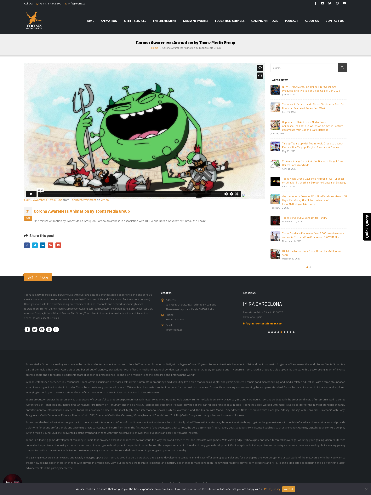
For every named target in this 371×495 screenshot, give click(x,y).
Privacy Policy (169, 483)
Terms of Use (186, 483)
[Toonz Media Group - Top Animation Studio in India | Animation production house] (33, 20)
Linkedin (56, 329)
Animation (109, 21)
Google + (50, 245)
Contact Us (335, 21)
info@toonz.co (76, 3)
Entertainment (165, 21)
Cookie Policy (202, 483)
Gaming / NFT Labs (264, 21)
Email (58, 245)
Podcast (291, 21)
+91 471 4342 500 (50, 3)
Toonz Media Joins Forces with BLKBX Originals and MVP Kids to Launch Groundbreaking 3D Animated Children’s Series (312, 258)
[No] (366, 489)
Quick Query (367, 226)
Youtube (42, 329)
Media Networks (195, 21)
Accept (288, 489)
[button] (307, 275)
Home (90, 21)
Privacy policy (272, 489)
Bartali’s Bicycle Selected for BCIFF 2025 (305, 217)
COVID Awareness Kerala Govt (43, 200)
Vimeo (105, 200)
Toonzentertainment (83, 200)
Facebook (27, 245)
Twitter (35, 245)
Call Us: (28, 3)
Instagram (49, 329)
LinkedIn (42, 245)
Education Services (229, 21)
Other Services (135, 21)
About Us (312, 21)
